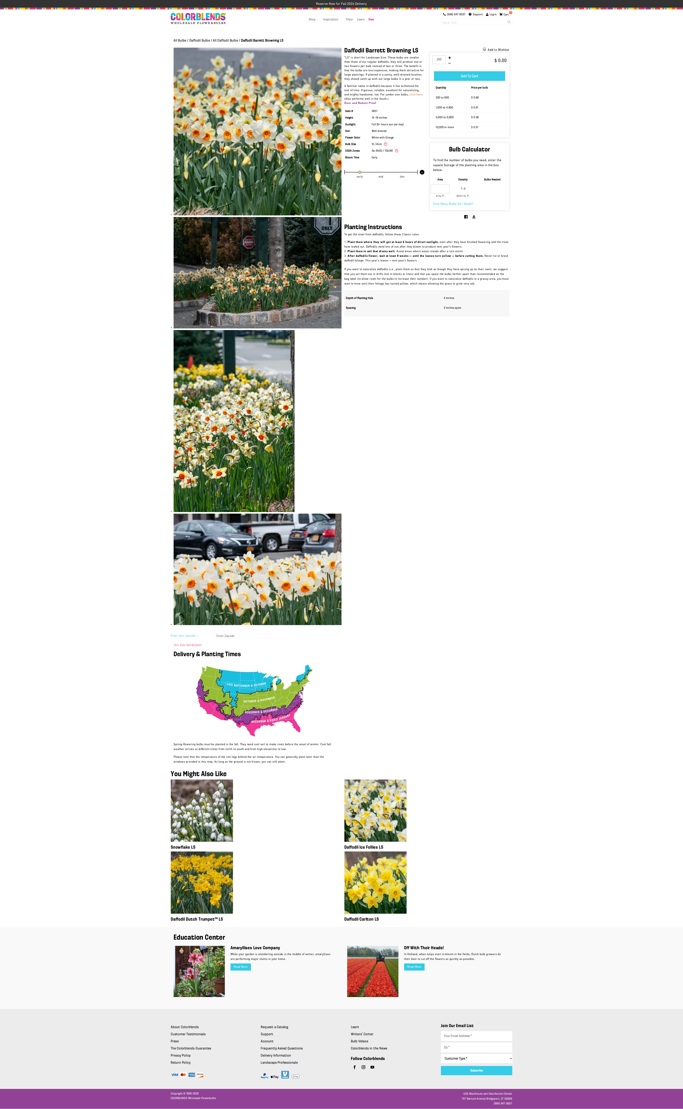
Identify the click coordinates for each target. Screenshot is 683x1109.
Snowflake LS (183, 847)
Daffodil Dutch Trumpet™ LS (197, 919)
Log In (493, 14)
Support (267, 1034)
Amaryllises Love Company (255, 948)
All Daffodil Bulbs (225, 40)
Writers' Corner (362, 1034)
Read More (241, 967)
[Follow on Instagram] (363, 1067)
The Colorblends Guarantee (191, 1048)
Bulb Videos (359, 1041)
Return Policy (180, 1063)
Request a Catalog (274, 1027)
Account (267, 1041)
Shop (312, 19)
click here (415, 94)
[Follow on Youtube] (372, 1067)
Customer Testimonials (188, 1034)
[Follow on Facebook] (354, 1067)
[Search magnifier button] (509, 22)
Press (175, 1041)
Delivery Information (276, 1055)
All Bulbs (180, 40)
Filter (349, 19)
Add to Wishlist (498, 50)
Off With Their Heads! (424, 948)
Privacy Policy (181, 1055)
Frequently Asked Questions (282, 1048)
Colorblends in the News (369, 1048)
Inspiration (330, 19)
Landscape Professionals (279, 1063)
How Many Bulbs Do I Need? (453, 204)
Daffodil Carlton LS (361, 919)
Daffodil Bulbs (199, 40)
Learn (361, 19)
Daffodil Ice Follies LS (363, 847)
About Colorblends (185, 1027)
